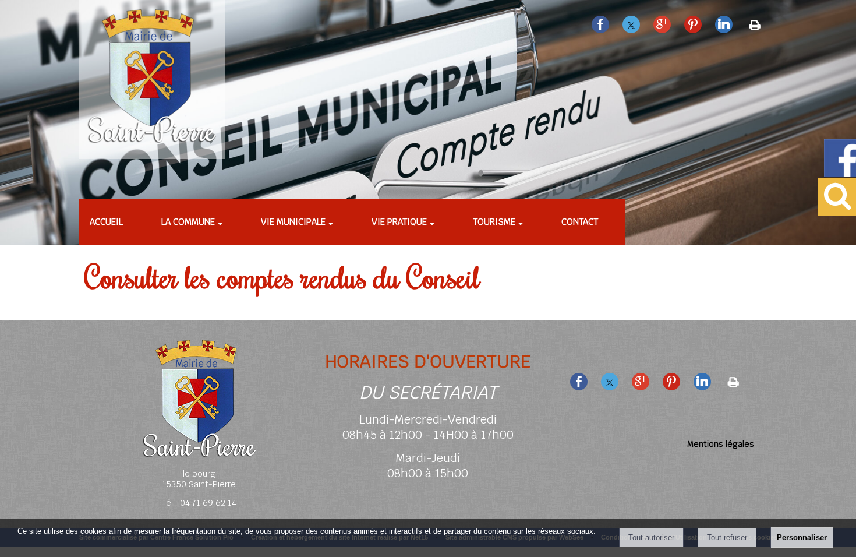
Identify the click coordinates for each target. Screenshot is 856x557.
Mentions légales (720, 444)
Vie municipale (293, 221)
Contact (579, 221)
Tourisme (494, 221)
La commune (188, 221)
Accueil (106, 221)
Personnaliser (802, 537)
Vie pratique (399, 221)
